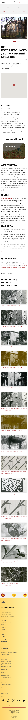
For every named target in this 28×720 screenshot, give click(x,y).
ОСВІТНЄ (3, 682)
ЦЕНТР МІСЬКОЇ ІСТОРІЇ (7, 607)
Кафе (2, 696)
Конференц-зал (5, 693)
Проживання (4, 695)
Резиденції (3, 655)
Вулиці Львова (4, 664)
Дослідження (4, 650)
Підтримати (12, 706)
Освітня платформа (6, 684)
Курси (2, 687)
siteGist (14, 717)
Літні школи (4, 686)
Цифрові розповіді (5, 678)
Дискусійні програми (6, 673)
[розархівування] (5, 675)
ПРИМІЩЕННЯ (5, 691)
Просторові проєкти (6, 677)
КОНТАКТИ (4, 644)
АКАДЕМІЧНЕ (4, 648)
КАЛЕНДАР (4, 639)
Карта (12, 11)
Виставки (3, 672)
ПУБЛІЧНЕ (4, 669)
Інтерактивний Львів (6, 661)
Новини (3, 629)
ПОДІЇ (2, 634)
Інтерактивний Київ (6, 666)
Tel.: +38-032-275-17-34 (6, 614)
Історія (18, 11)
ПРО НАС (3, 620)
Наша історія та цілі (6, 622)
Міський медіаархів (6, 663)
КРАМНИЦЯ (4, 641)
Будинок (3, 626)
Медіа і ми (3, 630)
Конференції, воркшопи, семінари (9, 652)
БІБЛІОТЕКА (4, 636)
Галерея (5, 11)
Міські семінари (5, 654)
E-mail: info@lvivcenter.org (7, 616)
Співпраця (3, 627)
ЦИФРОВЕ (4, 659)
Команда (3, 624)
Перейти (18, 156)
